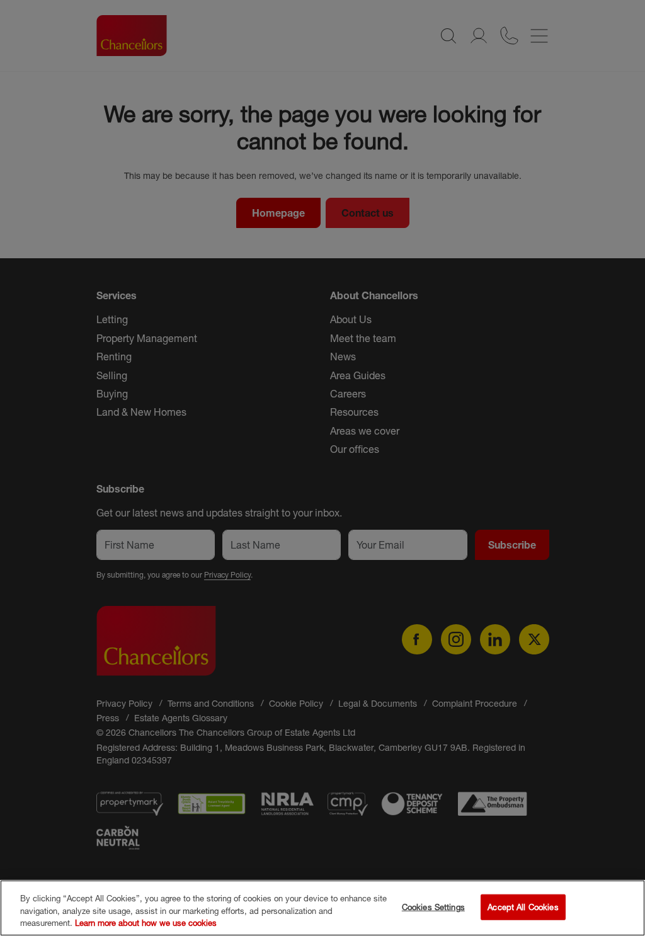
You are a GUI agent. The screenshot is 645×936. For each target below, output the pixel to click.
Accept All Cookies (523, 906)
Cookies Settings (433, 906)
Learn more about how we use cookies (146, 923)
